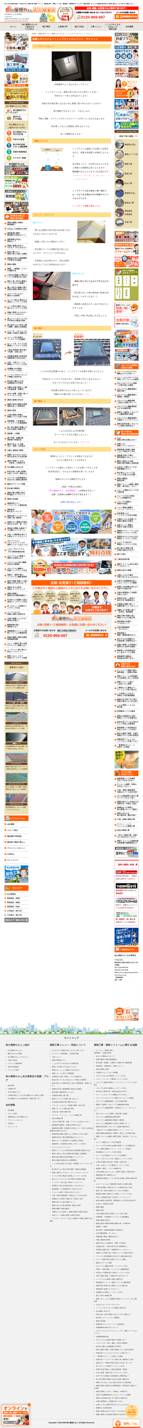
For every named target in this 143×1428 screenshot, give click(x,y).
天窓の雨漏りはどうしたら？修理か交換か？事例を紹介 (115, 1172)
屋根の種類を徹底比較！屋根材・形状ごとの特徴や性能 (115, 1133)
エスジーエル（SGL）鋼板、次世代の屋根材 (111, 1343)
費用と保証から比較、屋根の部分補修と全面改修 (128, 462)
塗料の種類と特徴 (126, 864)
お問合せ (10, 854)
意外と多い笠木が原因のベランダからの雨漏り (17, 282)
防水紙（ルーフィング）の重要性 (108, 1318)
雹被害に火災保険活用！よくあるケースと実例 (127, 651)
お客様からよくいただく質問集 (107, 1072)
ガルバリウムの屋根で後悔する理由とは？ (16, 557)
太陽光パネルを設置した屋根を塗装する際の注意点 (70, 1212)
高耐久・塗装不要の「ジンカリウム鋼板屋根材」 (113, 1269)
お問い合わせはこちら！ (71, 502)
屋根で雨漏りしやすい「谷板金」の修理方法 (16, 462)
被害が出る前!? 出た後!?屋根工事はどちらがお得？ (128, 700)
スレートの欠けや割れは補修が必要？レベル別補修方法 (115, 1145)
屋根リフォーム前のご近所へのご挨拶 (125, 683)
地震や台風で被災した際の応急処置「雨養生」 (17, 388)
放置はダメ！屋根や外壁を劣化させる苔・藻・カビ (114, 1363)
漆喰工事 (128, 164)
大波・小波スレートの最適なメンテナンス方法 (17, 363)
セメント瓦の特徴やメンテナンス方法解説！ (17, 338)
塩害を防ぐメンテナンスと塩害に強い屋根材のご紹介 (115, 1359)
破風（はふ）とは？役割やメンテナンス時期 (17, 657)
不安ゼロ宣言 (12, 1060)
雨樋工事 (128, 174)
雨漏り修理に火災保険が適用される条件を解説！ (127, 645)
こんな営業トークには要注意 (126, 706)
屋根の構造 (11, 264)
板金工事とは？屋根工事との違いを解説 (17, 253)
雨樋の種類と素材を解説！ (61, 1208)
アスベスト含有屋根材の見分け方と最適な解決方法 (114, 1256)
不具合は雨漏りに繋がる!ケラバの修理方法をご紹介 (114, 1187)
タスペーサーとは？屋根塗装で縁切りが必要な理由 (114, 1184)
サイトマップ (12, 860)
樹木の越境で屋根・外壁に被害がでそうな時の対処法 (128, 734)
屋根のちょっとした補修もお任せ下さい (66, 1070)
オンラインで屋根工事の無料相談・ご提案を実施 (127, 671)
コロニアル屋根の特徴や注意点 (124, 503)
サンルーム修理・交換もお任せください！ (127, 785)
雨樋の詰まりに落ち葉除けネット (63, 1202)
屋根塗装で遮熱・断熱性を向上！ (108, 1236)
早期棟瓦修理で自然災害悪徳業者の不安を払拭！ (17, 357)
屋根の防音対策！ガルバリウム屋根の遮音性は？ (128, 425)
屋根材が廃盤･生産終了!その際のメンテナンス (17, 529)
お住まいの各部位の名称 (17, 229)
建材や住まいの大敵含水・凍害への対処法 (16, 445)
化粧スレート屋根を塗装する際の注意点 (125, 526)
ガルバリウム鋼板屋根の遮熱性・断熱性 (127, 396)
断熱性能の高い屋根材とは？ (13, 626)
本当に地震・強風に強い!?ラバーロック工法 (111, 1372)
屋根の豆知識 (12, 499)
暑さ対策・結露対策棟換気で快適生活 (109, 1230)
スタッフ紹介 (12, 830)
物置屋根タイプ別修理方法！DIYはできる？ (126, 779)
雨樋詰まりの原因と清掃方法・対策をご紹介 (67, 1199)
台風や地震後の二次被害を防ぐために (127, 593)
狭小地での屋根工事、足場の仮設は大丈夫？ (111, 1091)
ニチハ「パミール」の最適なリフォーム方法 (111, 1079)
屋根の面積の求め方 (15, 400)
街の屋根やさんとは (15, 1050)
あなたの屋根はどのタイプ (105, 1056)
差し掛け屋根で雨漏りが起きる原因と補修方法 (112, 1379)
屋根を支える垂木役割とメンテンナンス (16, 588)
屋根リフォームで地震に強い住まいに (65, 1099)
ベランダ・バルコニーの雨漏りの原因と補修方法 (17, 332)
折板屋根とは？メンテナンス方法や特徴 (127, 514)
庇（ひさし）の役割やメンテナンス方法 (17, 607)
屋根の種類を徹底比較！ (122, 479)
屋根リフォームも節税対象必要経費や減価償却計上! (128, 842)
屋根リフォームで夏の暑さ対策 (63, 1108)
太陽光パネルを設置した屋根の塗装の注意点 (127, 520)
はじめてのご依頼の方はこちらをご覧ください (68, 1050)
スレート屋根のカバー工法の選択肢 (128, 491)
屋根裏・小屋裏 (13, 433)
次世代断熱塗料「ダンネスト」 (123, 628)
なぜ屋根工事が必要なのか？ (127, 439)
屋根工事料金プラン (59, 1060)
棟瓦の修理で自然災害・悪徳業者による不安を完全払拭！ (116, 1200)
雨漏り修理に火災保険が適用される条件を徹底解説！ (115, 1414)
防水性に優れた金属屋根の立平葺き (108, 1346)
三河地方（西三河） (15, 911)
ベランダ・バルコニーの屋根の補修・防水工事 (68, 1105)
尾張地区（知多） (14, 907)
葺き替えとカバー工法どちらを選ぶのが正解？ (127, 474)
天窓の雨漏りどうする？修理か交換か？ (17, 619)
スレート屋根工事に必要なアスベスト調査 (111, 1259)
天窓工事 (128, 222)
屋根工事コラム (44, 34)
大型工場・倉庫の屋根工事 (61, 1112)
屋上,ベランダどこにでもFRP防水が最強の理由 (17, 319)
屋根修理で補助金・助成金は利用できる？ (126, 657)
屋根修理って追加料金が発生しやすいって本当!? (127, 728)
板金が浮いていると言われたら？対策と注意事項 (128, 723)
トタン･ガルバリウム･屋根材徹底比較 (16, 550)
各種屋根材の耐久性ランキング (107, 1327)
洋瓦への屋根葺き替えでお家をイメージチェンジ (17, 535)
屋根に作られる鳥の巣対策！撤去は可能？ (67, 1205)
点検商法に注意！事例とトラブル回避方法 (67, 1076)
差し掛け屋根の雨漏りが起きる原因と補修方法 (17, 428)
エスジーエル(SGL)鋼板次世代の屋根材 (16, 563)
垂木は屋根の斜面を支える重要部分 (64, 1160)
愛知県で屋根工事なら (16, 842)
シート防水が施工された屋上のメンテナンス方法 (17, 307)
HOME (34, 34)
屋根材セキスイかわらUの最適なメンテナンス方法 (127, 537)
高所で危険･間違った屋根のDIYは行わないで (112, 1276)
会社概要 (129, 27)
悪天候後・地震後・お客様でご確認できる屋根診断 (114, 1063)
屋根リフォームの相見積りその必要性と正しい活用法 (128, 677)
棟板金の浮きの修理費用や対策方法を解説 (17, 259)
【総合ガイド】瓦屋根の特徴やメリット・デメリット (115, 1130)
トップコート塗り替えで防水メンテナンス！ (17, 651)
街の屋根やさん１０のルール (18, 1057)
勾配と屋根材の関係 (15, 450)
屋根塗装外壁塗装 (128, 212)
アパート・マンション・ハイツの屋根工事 (67, 1115)
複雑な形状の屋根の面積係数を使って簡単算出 (17, 405)
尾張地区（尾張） (14, 898)
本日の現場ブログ (14, 1092)
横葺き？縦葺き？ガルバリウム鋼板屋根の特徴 (128, 413)
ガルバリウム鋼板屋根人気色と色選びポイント (127, 401)
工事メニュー (96, 27)
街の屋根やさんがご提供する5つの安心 (29, 26)
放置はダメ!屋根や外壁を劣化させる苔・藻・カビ (17, 523)
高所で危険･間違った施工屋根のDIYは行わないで (17, 582)
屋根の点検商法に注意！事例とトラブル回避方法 (127, 717)
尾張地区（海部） (14, 902)
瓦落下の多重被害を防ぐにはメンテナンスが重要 (127, 582)
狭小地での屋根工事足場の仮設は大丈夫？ (126, 549)
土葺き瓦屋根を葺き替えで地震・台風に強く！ (17, 351)
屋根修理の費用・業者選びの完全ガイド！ (17, 234)
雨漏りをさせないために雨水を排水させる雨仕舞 (17, 455)
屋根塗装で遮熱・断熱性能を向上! (126, 634)
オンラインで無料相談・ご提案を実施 (65, 1053)
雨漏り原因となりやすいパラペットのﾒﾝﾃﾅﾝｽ (17, 313)
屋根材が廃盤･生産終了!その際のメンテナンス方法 (114, 1194)
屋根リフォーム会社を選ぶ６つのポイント (128, 565)
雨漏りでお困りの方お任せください (64, 1067)
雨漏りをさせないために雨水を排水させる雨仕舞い (114, 1382)
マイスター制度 (13, 1070)
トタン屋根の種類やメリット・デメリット (126, 508)
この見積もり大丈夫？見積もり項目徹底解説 (126, 694)
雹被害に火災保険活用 (104, 1408)
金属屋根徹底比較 (102, 1336)
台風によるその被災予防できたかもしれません (128, 576)
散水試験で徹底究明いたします (63, 1092)
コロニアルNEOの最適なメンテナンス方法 (127, 543)
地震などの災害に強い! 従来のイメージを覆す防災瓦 (114, 1253)
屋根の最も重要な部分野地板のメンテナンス (16, 494)
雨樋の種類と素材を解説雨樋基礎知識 (17, 638)
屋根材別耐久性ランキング (14, 510)
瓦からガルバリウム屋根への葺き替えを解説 (127, 384)
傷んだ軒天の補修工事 (104, 1295)
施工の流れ (79, 27)
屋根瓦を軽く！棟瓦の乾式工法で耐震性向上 (126, 599)
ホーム (13, 27)
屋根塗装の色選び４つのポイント (124, 622)
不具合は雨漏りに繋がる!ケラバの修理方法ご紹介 (17, 276)
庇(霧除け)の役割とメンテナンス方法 (15, 369)
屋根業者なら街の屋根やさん (18, 1117)
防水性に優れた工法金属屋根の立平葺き (15, 382)
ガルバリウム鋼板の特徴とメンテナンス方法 (17, 569)
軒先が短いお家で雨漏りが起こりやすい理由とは (17, 472)
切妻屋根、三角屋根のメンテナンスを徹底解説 (17, 422)
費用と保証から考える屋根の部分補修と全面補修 (69, 1153)
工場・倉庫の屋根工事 (126, 819)
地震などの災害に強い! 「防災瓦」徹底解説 (126, 611)
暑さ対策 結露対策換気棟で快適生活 (15, 439)
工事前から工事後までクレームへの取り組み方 (127, 689)
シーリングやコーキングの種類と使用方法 (17, 376)
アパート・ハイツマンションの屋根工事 (126, 825)
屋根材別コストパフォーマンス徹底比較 (17, 504)
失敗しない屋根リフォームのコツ (126, 445)
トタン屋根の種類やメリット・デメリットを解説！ (114, 1149)
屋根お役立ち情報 (124, 570)
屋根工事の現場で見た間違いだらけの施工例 (126, 616)
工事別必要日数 (123, 559)
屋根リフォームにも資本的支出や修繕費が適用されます (71, 1150)
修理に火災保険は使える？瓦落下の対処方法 (128, 588)
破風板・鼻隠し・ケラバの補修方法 (108, 1168)
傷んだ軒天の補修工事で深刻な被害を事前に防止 (17, 288)
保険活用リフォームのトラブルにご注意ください (128, 740)
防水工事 (128, 183)
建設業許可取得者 (14, 836)
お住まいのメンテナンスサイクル (108, 1304)
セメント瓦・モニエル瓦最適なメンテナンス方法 (17, 344)
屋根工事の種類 (126, 136)
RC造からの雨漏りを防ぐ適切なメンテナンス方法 (17, 601)
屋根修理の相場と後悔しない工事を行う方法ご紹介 (70, 1134)
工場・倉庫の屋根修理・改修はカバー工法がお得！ (128, 791)
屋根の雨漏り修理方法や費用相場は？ (17, 594)
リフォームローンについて (61, 1147)
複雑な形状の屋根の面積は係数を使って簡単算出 (113, 1223)
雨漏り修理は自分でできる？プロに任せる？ (17, 246)
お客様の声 (63, 27)
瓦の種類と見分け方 (15, 467)
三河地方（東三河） (15, 915)
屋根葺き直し (130, 193)
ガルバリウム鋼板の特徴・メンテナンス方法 (111, 1266)
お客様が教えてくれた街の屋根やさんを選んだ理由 (26, 1095)
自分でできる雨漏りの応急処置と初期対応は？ (127, 640)
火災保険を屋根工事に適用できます (64, 1102)
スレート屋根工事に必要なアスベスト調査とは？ (17, 644)
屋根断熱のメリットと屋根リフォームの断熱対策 (17, 632)
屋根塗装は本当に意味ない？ (14, 240)
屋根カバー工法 (131, 154)
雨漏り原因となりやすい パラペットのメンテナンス (70, 1172)
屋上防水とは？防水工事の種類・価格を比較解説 (17, 326)
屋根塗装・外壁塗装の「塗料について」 (110, 1066)
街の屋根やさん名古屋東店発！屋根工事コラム (24, 1098)
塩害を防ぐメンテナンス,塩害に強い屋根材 (17, 517)
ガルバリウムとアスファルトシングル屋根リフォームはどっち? (17, 542)
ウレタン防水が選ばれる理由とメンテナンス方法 (17, 301)
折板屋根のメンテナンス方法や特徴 (108, 1152)
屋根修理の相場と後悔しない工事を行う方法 (126, 450)
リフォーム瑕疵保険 (15, 1063)
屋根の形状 (11, 410)
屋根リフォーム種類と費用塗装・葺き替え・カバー (128, 485)
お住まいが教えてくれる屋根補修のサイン (127, 468)
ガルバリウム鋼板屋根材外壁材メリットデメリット (128, 419)
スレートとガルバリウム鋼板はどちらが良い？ (127, 372)
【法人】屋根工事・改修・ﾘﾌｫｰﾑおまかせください (128, 836)
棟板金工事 (129, 203)
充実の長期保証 (13, 1067)
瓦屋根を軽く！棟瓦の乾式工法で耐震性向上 (111, 1246)
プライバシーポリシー (16, 848)
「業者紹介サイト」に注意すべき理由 (126, 746)
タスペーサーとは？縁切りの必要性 (15, 294)
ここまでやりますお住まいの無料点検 (112, 26)
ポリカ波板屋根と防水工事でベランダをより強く (128, 797)
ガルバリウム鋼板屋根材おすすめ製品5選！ (127, 407)
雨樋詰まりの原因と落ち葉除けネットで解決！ (128, 808)
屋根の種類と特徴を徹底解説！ (15, 223)
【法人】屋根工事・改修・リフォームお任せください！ (71, 1121)
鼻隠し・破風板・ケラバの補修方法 (17, 270)
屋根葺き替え (130, 145)
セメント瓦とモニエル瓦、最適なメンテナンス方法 (114, 1159)
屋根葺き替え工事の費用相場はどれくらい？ (127, 456)
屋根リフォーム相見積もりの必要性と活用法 (67, 1140)
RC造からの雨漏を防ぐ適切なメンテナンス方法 (113, 1272)
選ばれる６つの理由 (15, 1053)
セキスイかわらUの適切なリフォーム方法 (110, 1076)
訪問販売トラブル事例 (126, 711)
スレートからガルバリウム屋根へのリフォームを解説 (128, 378)
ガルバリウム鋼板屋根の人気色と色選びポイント (113, 1123)
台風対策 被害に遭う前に (61, 1095)
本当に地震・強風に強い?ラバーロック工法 (17, 394)
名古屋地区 (11, 894)
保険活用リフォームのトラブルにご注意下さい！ (113, 1353)
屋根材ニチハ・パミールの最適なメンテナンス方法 (128, 532)
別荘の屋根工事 (123, 830)
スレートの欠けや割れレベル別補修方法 (126, 497)
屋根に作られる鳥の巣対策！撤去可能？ (127, 814)
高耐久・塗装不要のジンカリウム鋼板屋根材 (17, 576)
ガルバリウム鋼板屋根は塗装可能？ (127, 390)
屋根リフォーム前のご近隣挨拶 (63, 1073)
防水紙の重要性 (13, 488)
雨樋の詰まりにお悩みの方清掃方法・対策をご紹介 (128, 802)
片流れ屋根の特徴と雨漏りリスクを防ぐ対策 (17, 416)
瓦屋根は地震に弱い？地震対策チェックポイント (128, 605)
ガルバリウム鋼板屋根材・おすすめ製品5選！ (112, 1101)
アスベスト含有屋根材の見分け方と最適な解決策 (17, 479)
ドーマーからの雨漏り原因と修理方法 (16, 613)
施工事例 (46, 27)
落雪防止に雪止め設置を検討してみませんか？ (68, 1185)
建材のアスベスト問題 (16, 484)
